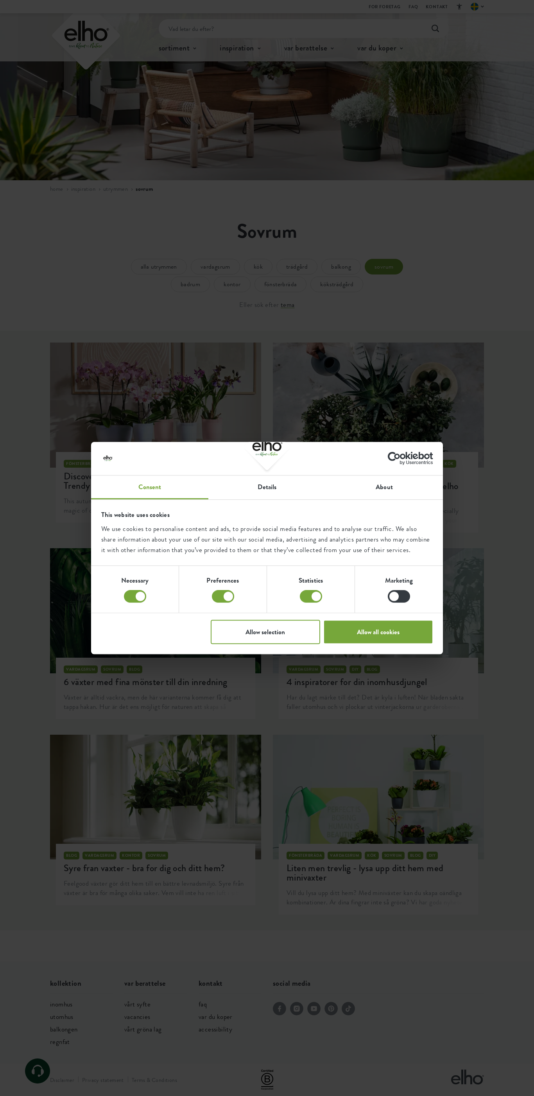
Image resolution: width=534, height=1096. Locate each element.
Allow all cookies (378, 632)
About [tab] (384, 486)
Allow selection (265, 632)
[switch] (223, 596)
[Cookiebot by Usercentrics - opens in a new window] (399, 458)
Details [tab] (267, 486)
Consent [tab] (149, 486)
